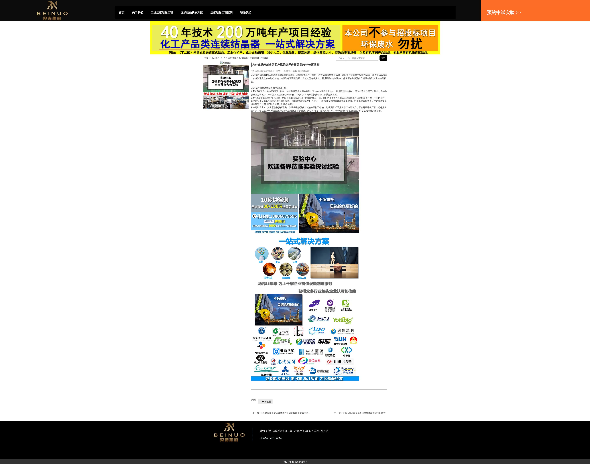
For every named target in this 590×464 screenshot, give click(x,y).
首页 (206, 58)
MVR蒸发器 (265, 401)
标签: (253, 399)
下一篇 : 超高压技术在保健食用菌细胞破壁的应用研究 (359, 413)
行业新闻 (216, 58)
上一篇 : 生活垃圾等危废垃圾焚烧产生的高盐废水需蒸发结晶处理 (281, 413)
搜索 (383, 58)
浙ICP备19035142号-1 (295, 461)
